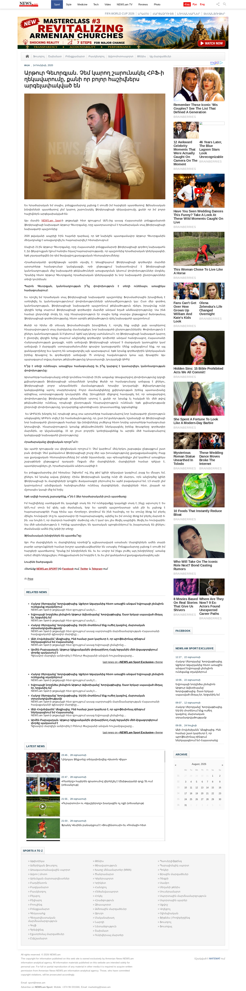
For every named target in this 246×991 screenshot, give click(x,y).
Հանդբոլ (101, 887)
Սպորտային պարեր (173, 900)
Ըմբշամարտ (38, 938)
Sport (57, 4)
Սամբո (164, 882)
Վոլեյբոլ (165, 908)
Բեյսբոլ (35, 895)
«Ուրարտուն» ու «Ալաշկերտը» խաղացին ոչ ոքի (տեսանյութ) (102, 803)
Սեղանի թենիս (170, 887)
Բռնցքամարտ (75, 56)
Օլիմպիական (169, 913)
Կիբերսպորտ (104, 878)
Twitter (84, 568)
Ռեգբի (164, 878)
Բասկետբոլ (96, 56)
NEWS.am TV (124, 4)
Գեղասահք (37, 913)
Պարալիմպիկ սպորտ (174, 865)
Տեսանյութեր (214, 13)
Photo (157, 4)
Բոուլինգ (36, 904)
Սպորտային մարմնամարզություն (183, 895)
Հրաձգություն (104, 900)
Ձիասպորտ (103, 904)
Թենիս (141, 56)
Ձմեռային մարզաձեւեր (111, 908)
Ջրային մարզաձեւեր (174, 874)
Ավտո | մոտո (38, 874)
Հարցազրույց (163, 13)
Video (108, 4)
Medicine (82, 4)
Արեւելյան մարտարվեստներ (49, 878)
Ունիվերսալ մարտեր (109, 935)
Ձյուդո (99, 913)
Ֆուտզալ (166, 926)
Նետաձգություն (105, 926)
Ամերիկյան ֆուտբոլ (43, 865)
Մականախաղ (104, 917)
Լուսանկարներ (188, 13)
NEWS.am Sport (51, 220)
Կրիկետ (100, 882)
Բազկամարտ (39, 887)
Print (30, 578)
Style (68, 4)
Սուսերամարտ (170, 891)
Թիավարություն (106, 865)
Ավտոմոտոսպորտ (120, 56)
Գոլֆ (33, 925)
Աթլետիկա (37, 861)
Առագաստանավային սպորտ (50, 869)
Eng (202, 4)
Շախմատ (55, 56)
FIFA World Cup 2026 (119, 13)
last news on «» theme (133, 662)
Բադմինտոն (38, 882)
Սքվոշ (164, 904)
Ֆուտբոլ (39, 56)
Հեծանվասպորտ (106, 891)
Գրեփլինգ (37, 929)
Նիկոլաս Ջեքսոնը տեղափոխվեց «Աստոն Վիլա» (94, 759)
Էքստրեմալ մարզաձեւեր (47, 934)
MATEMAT (214, 958)
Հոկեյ (98, 895)
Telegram (97, 568)
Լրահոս (143, 13)
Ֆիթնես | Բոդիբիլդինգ (175, 917)
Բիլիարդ (36, 900)
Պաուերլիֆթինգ (171, 861)
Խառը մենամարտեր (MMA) (113, 869)
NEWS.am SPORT (46, 568)
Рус (195, 4)
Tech (96, 4)
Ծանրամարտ (104, 874)
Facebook (67, 568)
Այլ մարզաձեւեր (160, 56)
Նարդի (99, 922)
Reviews (143, 4)
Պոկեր (164, 869)
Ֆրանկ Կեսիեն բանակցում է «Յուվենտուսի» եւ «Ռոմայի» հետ (103, 825)
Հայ (187, 4)
